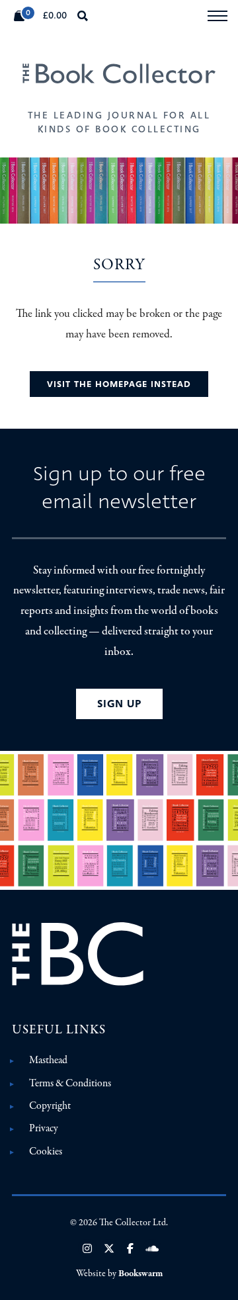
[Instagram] (87, 1248)
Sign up (119, 703)
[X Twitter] (109, 1248)
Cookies (45, 1151)
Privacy (43, 1128)
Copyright (50, 1105)
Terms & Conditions (70, 1083)
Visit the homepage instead (119, 384)
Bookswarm (140, 1273)
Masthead (48, 1059)
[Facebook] (130, 1248)
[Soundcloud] (152, 1248)
